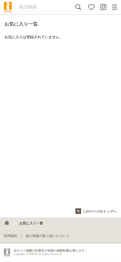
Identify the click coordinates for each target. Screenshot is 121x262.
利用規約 (10, 236)
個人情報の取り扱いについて (48, 236)
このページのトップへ (99, 211)
